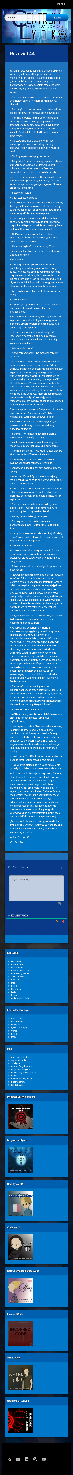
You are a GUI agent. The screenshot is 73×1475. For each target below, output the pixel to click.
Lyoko (13, 992)
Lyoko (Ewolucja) (19, 1028)
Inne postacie (17, 967)
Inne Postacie (17, 1021)
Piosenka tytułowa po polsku (24, 1072)
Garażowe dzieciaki (20, 1057)
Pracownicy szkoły (20, 973)
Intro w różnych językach (22, 1066)
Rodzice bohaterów (20, 970)
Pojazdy (15, 980)
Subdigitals (16, 1063)
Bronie (14, 986)
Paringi (14, 1076)
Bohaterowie (17, 964)
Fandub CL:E (17, 1085)
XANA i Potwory (18, 977)
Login (61, 867)
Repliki (14, 995)
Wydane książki (18, 1060)
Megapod (15, 1025)
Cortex (14, 1031)
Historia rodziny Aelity (21, 1079)
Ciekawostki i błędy (20, 998)
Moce (13, 983)
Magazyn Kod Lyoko (20, 1069)
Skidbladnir (16, 989)
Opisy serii (16, 961)
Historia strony (18, 1082)
